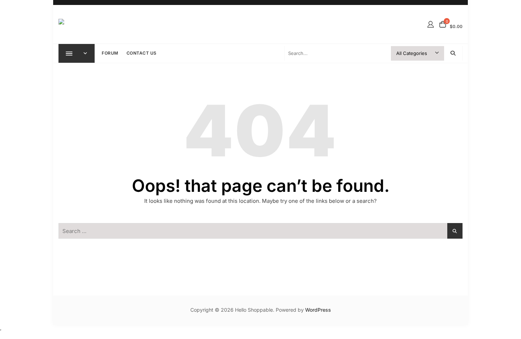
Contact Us (142, 53)
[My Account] (430, 24)
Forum (110, 53)
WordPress (318, 310)
